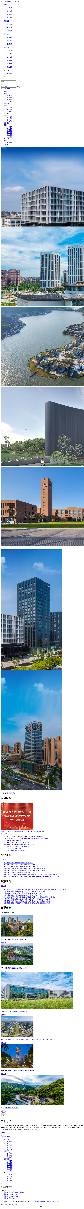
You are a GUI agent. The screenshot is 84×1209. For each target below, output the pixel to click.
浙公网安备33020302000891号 (38, 1201)
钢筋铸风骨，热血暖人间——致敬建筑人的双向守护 (19, 844)
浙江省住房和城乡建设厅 (11, 1194)
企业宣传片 (10, 117)
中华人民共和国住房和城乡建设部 (14, 1192)
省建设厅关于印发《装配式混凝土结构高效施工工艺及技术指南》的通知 (25, 868)
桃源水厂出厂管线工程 (12, 1108)
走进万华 (9, 95)
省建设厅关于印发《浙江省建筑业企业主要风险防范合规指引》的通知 (24, 870)
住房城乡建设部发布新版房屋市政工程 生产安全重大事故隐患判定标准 (24, 891)
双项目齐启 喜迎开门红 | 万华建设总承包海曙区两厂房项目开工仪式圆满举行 (26, 838)
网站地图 (14, 1204)
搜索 (18, 86)
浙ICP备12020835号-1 (53, 1201)
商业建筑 (9, 137)
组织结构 (9, 97)
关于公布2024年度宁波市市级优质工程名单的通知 (18, 863)
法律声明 (3, 1204)
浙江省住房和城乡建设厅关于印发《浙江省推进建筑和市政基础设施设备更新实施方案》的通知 (31, 876)
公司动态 (9, 107)
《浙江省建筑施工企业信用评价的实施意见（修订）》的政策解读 (22, 895)
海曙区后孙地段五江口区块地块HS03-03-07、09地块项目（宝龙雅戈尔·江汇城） (29, 1039)
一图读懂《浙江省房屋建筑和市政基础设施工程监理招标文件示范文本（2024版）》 (28, 899)
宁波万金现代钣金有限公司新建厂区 (16, 1011)
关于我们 (6, 91)
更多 (35, 1129)
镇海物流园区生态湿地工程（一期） (16, 968)
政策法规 (9, 111)
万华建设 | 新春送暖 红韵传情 (12, 840)
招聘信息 (9, 142)
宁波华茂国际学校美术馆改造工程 (16, 939)
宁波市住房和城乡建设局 (11, 1196)
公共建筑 (9, 127)
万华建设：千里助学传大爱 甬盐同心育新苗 (16, 842)
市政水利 (9, 133)
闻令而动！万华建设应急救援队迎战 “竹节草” (17, 850)
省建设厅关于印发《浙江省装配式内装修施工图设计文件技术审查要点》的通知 (27, 901)
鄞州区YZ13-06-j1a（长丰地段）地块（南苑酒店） (20, 1070)
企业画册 (9, 119)
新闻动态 (6, 21)
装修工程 (9, 135)
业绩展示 (6, 47)
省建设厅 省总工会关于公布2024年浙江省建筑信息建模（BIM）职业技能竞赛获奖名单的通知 (31, 874)
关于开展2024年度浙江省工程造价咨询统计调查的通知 (19, 865)
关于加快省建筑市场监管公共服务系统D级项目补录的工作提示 (22, 867)
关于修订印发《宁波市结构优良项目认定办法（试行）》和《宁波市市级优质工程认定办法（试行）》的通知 (35, 889)
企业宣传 (6, 34)
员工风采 (9, 121)
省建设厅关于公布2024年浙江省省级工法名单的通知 (19, 872)
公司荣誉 (9, 101)
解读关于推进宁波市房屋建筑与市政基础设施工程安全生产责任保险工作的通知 (27, 903)
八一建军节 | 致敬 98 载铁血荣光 (13, 848)
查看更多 (3, 802)
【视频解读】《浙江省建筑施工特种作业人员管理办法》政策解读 (22, 893)
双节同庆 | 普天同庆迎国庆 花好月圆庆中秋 (16, 846)
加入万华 (6, 70)
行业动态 (9, 109)
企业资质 (9, 99)
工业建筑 (9, 129)
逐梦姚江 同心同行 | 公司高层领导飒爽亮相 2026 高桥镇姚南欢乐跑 (23, 836)
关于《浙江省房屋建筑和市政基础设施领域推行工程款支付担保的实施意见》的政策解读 (29, 897)
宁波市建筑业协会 (9, 1198)
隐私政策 (8, 1204)
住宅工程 (9, 131)
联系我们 (6, 77)
